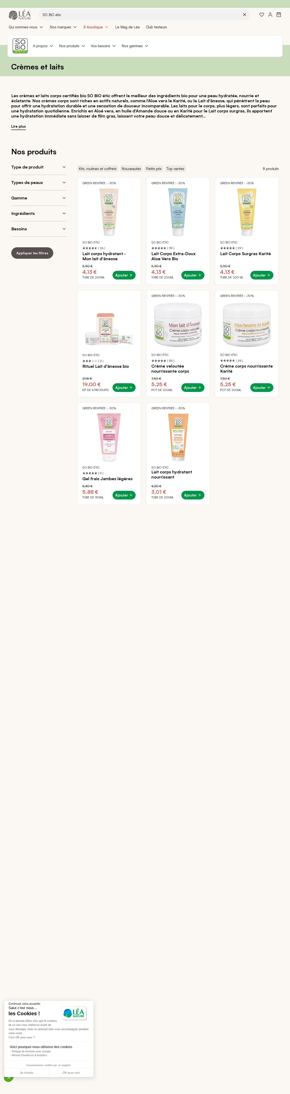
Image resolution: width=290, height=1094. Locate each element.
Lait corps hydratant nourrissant (171, 474)
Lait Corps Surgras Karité (245, 253)
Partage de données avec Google (31, 1051)
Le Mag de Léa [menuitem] (127, 27)
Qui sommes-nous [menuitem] (23, 27)
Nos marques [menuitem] (60, 27)
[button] (9, 1077)
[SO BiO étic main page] (20, 46)
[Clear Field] (244, 14)
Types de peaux (27, 182)
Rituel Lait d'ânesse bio (105, 366)
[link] (262, 14)
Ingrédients (23, 213)
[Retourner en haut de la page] (277, 508)
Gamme (19, 198)
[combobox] (144, 14)
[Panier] (279, 14)
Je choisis (26, 1072)
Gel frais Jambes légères (107, 478)
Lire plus (18, 126)
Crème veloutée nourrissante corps (170, 369)
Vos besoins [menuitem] (100, 46)
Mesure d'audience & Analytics (29, 1055)
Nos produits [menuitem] (69, 46)
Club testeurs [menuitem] (156, 27)
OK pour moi (71, 1072)
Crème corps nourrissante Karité (246, 369)
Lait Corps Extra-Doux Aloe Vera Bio (173, 256)
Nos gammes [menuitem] (132, 46)
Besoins (19, 228)
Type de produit (27, 167)
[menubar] (145, 27)
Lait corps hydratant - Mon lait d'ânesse (104, 256)
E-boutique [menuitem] (93, 27)
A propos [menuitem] (40, 46)
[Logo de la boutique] (20, 15)
